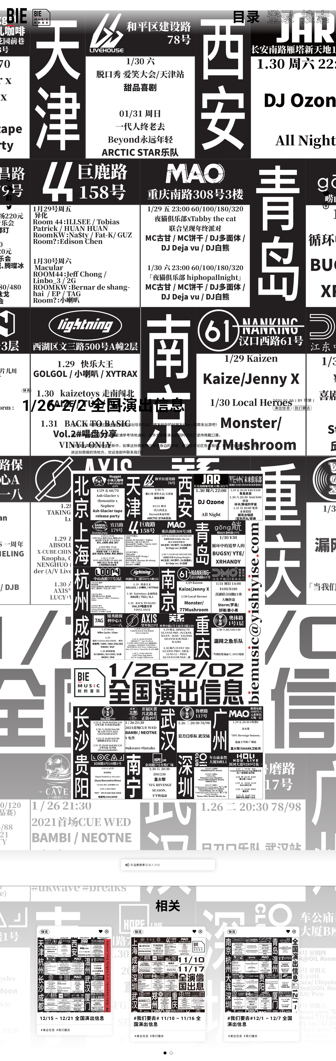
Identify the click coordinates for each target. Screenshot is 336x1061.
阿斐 (308, 400)
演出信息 (282, 408)
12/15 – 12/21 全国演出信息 (72, 1018)
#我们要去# (106, 425)
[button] (165, 1052)
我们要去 (302, 408)
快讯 (26, 390)
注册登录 (139, 864)
